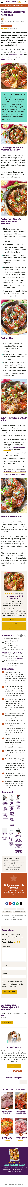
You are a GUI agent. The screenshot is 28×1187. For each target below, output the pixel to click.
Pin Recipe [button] (15, 623)
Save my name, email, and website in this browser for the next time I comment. (12, 984)
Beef (6, 9)
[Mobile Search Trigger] (25, 2)
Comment (6, 947)
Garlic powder (18, 658)
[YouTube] (20, 1071)
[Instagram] (14, 1071)
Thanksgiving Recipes (19, 911)
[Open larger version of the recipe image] (14, 581)
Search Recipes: (14, 1078)
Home (2, 9)
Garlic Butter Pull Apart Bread (15, 472)
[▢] (3, 639)
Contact (23, 1178)
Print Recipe (14, 619)
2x (24, 635)
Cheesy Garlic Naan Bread (15, 474)
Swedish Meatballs (15, 54)
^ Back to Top (5, 1178)
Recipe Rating (7, 942)
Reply (3, 1015)
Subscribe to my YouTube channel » (14, 5)
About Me (17, 1178)
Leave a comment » (18, 919)
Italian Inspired (7, 911)
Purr (22, 1184)
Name (4, 966)
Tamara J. (5, 21)
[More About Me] (14, 1038)
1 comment (8, 919)
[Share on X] (21, 903)
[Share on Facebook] (6, 903)
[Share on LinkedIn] (14, 903)
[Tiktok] (17, 1071)
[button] (6, 593)
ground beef (5, 59)
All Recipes (8, 909)
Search (24, 1082)
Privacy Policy (14, 1181)
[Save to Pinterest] (10, 903)
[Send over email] (17, 903)
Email (4, 974)
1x (21, 635)
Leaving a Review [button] (9, 891)
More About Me (14, 1066)
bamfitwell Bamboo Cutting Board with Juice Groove (4, 836)
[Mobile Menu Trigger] (2, 2)
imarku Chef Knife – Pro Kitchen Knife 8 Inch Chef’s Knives (18, 805)
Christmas (20, 909)
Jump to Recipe (7, 26)
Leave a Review (14, 628)
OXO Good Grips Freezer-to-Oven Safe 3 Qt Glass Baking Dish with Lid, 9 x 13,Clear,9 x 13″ (11, 839)
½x (18, 635)
